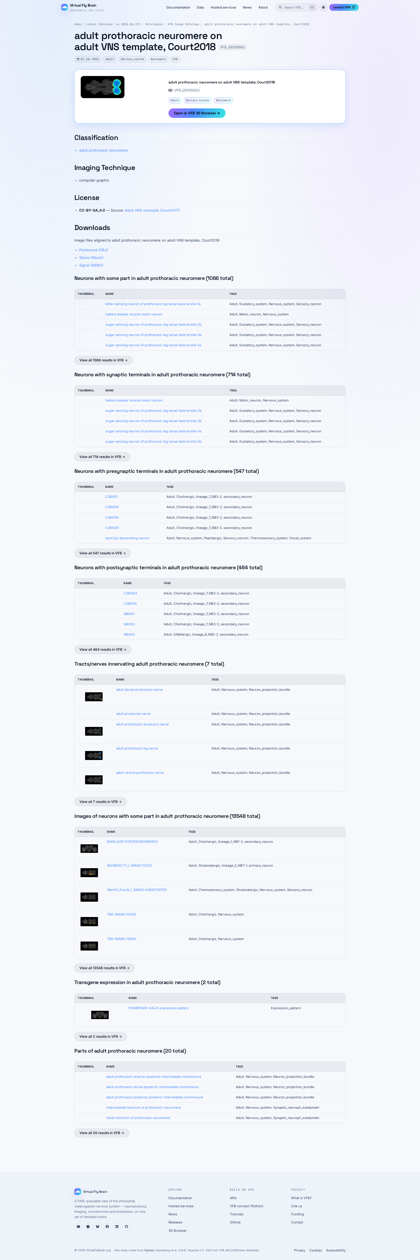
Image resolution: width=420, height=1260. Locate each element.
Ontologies (154, 24)
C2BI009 (112, 528)
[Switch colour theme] (323, 7)
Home (77, 24)
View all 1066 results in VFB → (103, 360)
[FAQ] (88, 1227)
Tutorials (236, 1214)
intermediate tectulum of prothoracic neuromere (143, 1108)
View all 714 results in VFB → (102, 457)
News (247, 7)
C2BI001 (111, 497)
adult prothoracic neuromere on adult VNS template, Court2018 (256, 24)
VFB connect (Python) (246, 1206)
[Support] (78, 1227)
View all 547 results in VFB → (102, 553)
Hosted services (223, 7)
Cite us (296, 1206)
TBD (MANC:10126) (121, 914)
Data (200, 7)
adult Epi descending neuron (127, 538)
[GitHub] (126, 1227)
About (263, 7)
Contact (297, 1222)
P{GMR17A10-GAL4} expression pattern (159, 1008)
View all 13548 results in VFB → (104, 968)
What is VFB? (301, 1198)
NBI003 (129, 634)
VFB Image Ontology (183, 24)
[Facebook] (107, 1227)
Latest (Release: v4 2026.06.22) (113, 24)
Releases (175, 1222)
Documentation (178, 7)
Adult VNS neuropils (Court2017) (152, 210)
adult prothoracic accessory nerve (142, 724)
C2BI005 (130, 604)
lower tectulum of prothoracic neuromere (138, 1118)
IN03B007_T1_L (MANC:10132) (129, 866)
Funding (297, 1214)
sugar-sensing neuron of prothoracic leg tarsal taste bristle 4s (153, 345)
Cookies (315, 1250)
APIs (233, 1198)
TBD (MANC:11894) (121, 939)
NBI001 (129, 614)
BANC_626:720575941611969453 (132, 842)
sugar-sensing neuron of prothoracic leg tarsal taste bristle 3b (153, 335)
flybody (149, 1250)
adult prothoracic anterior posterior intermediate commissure (153, 1077)
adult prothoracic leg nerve (137, 748)
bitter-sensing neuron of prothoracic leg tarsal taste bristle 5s (153, 304)
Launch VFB (341, 7)
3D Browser (177, 1231)
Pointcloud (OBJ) (93, 250)
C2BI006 (112, 518)
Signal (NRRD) (91, 265)
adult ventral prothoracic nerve (140, 773)
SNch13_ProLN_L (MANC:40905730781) (137, 890)
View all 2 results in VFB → (100, 1036)
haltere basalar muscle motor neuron (134, 314)
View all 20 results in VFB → (101, 1133)
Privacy (299, 1250)
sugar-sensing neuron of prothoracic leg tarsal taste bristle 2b (153, 325)
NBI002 (129, 624)
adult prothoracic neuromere (103, 150)
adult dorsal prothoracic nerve (139, 690)
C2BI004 (112, 507)
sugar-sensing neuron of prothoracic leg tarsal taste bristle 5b (153, 442)
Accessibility (336, 1250)
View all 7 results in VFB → (100, 802)
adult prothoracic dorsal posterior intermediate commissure (152, 1087)
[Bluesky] (98, 1227)
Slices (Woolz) (91, 257)
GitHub (235, 1222)
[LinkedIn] (117, 1227)
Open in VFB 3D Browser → (197, 113)
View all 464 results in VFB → (102, 649)
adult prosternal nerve (133, 714)
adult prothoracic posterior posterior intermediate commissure (154, 1097)
